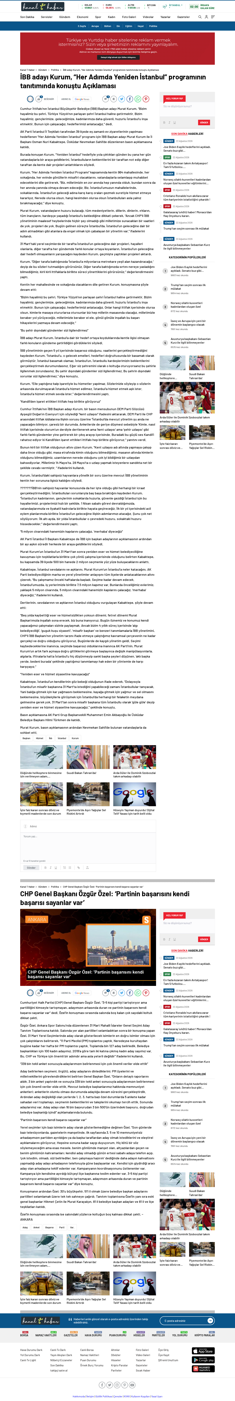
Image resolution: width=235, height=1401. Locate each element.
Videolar (148, 17)
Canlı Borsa (87, 1349)
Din (118, 26)
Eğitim (128, 26)
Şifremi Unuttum (168, 1360)
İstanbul (62, 738)
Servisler (47, 17)
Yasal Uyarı (156, 1396)
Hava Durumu (93, 1334)
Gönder (31, 867)
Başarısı (49, 1227)
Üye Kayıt (163, 1355)
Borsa (24, 1334)
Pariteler (158, 1334)
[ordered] (64, 867)
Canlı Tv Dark (58, 1349)
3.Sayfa (82, 26)
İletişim (90, 1396)
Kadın (111, 17)
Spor (98, 17)
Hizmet (39, 738)
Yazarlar (165, 17)
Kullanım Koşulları (140, 1396)
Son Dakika (27, 17)
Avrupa (95, 26)
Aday (25, 1227)
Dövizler (116, 1355)
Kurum (75, 738)
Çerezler (118, 1396)
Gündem (64, 17)
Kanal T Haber (27, 69)
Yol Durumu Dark (30, 1355)
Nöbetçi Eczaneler (61, 1360)
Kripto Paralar (205, 1334)
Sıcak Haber (143, 1370)
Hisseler (139, 1334)
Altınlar (115, 1349)
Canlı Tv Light (28, 1360)
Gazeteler (183, 17)
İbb (50, 738)
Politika (153, 26)
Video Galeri (143, 1355)
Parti (61, 1227)
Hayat (141, 26)
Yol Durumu (179, 1334)
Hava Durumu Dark (31, 1349)
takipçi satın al (59, 1370)
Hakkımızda (79, 1396)
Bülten (107, 26)
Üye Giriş (163, 1349)
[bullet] (69, 867)
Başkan (26, 738)
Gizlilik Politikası (103, 1396)
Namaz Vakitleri (46, 1334)
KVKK (127, 1396)
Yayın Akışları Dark (61, 1355)
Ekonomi (82, 17)
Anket (36, 1227)
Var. (72, 1227)
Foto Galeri (129, 17)
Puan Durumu (117, 1334)
